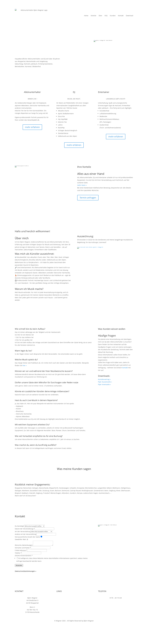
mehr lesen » (82, 185)
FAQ (106, 16)
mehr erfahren (32, 127)
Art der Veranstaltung (23, 531)
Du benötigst (19, 526)
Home (86, 16)
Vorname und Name (23, 548)
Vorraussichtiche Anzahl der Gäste (27, 537)
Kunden (113, 16)
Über (100, 16)
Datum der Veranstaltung (25, 529)
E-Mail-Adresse (21, 550)
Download (129, 16)
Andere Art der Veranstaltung (25, 534)
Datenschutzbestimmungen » (25, 571)
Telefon (18, 553)
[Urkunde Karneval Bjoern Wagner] (90, 247)
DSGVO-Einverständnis (24, 556)
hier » (25, 365)
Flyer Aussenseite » (105, 382)
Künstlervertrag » (104, 379)
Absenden (19, 565)
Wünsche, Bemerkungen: (24, 545)
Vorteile (93, 16)
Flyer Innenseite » (104, 384)
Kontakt (121, 16)
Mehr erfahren (24, 307)
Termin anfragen (25, 70)
